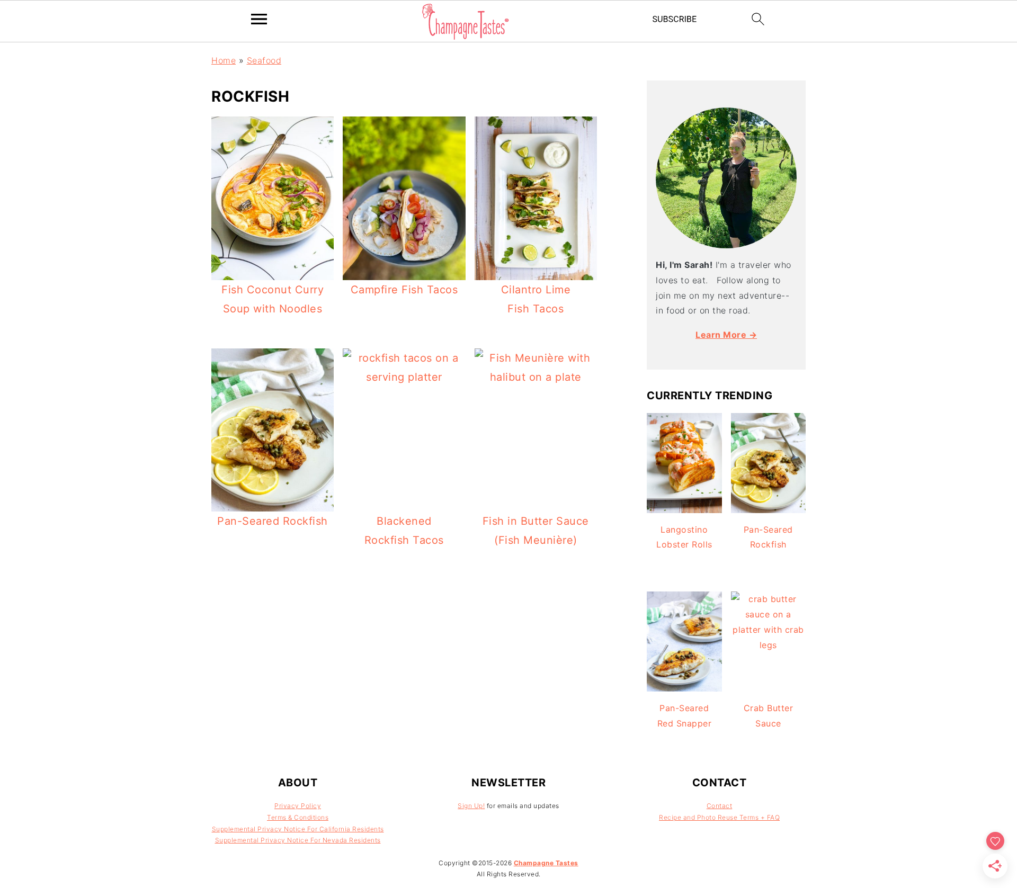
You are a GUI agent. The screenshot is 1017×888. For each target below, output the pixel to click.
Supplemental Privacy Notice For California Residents (298, 829)
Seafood (264, 60)
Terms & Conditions (297, 817)
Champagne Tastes (546, 863)
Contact (720, 806)
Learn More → (726, 334)
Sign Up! (471, 806)
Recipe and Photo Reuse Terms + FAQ (719, 817)
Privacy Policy (297, 806)
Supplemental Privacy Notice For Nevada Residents (298, 840)
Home (223, 60)
